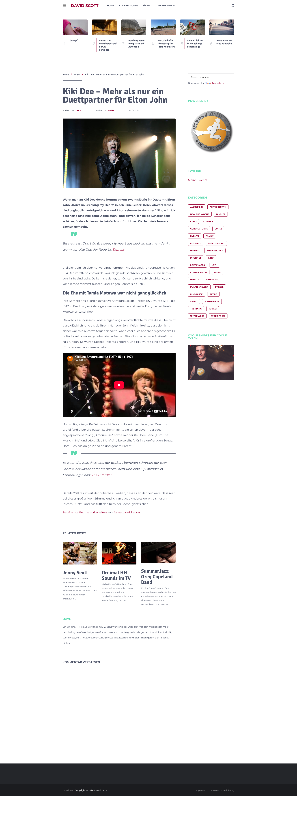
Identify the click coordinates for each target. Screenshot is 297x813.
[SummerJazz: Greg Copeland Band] (158, 552)
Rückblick (196, 294)
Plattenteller (199, 287)
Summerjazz (211, 301)
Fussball (195, 243)
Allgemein (196, 207)
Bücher (220, 214)
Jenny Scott (75, 573)
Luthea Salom (198, 272)
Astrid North (218, 207)
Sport (194, 301)
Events (194, 236)
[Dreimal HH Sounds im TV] (119, 553)
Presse (219, 287)
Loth (214, 265)
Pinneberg (212, 279)
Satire (213, 294)
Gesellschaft (216, 243)
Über (146, 5)
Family (209, 236)
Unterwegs (197, 316)
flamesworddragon (126, 512)
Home (110, 5)
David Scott (84, 6)
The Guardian (102, 475)
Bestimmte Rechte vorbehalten (85, 512)
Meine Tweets (197, 180)
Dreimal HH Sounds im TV (116, 575)
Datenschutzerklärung (222, 790)
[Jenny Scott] (80, 553)
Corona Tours (128, 5)
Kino (211, 258)
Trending (196, 308)
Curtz (218, 228)
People (194, 279)
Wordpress (218, 316)
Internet (195, 258)
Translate (218, 83)
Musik (111, 110)
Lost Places (197, 265)
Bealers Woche (199, 214)
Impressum (165, 5)
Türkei (213, 308)
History (195, 250)
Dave (78, 110)
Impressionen (215, 250)
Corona (208, 221)
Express (118, 249)
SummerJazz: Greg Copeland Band (157, 576)
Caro (193, 221)
